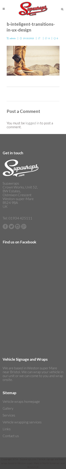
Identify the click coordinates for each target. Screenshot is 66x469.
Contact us (11, 436)
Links (7, 429)
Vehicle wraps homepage (21, 401)
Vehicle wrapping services (22, 422)
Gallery (8, 408)
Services (9, 415)
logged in (32, 123)
